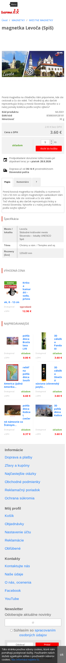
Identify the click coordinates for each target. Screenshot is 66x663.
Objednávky (14, 524)
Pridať (47, 644)
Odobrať (20, 644)
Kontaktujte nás (17, 566)
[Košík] (55, 4)
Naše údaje (14, 574)
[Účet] (38, 4)
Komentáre (23, 181)
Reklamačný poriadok (22, 490)
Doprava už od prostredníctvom (31, 170)
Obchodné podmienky (22, 482)
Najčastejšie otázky (20, 474)
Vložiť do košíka (48, 148)
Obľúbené (13, 548)
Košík (9, 516)
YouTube (12, 599)
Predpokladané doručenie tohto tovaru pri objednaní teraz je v (32, 159)
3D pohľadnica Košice (58, 410)
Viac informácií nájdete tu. (25, 659)
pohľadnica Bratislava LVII (26, 342)
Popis (7, 181)
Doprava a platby (18, 457)
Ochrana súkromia (20, 498)
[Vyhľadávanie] (46, 4)
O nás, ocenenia (18, 582)
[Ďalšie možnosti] (62, 4)
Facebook (13, 590)
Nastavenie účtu (18, 532)
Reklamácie (14, 540)
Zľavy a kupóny (17, 465)
